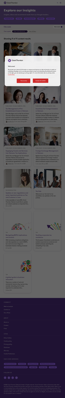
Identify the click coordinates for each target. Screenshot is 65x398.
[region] (32, 71)
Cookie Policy (11, 74)
